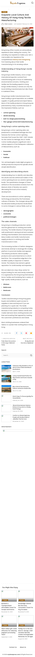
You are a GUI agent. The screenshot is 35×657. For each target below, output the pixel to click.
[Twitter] (21, 333)
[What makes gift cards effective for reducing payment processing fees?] (9, 621)
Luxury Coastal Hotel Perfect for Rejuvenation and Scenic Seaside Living (22, 377)
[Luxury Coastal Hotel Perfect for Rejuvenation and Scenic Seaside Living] (6, 378)
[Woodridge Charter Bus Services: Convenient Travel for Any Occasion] (26, 596)
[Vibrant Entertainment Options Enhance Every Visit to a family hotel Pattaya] (6, 408)
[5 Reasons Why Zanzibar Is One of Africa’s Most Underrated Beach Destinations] (6, 368)
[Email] (31, 333)
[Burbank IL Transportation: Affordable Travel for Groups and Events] (9, 596)
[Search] (32, 3)
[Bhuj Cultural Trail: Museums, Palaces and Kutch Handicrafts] (6, 388)
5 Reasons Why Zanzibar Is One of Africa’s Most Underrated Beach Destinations (23, 367)
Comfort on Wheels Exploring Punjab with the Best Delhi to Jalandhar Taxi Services (21, 417)
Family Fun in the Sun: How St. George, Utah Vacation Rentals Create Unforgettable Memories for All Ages (25, 632)
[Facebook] (16, 333)
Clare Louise (8, 24)
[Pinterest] (26, 333)
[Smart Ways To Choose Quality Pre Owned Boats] (6, 398)
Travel (4, 12)
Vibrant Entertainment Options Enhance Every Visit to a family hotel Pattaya (22, 407)
